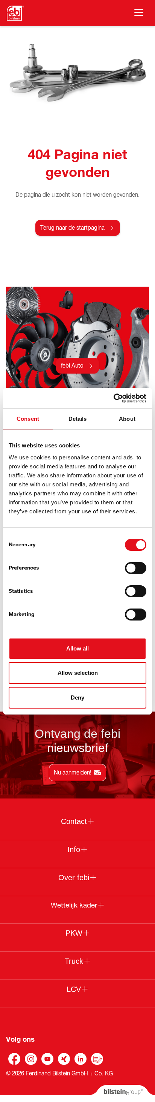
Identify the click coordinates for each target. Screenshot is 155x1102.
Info (73, 849)
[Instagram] (31, 1059)
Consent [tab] (28, 419)
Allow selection (78, 673)
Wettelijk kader (74, 905)
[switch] (135, 568)
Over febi (73, 877)
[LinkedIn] (80, 1059)
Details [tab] (77, 419)
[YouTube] (47, 1059)
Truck (74, 961)
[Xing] (64, 1059)
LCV (74, 989)
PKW (73, 933)
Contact (74, 821)
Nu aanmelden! (72, 773)
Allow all (77, 648)
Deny (77, 697)
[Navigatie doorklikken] (139, 12)
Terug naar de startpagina (72, 228)
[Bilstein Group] (121, 1093)
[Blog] (97, 1059)
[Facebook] (14, 1059)
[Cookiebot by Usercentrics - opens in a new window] (113, 398)
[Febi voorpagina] (15, 13)
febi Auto (72, 366)
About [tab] (127, 419)
